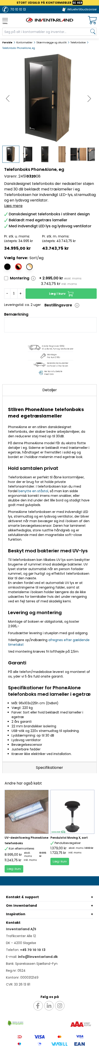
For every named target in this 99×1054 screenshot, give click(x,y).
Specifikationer (49, 767)
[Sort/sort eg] (7, 267)
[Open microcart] (92, 20)
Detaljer (49, 390)
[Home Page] (49, 20)
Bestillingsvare (58, 305)
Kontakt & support (22, 897)
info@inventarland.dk (38, 956)
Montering (19, 278)
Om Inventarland (21, 905)
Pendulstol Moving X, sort (69, 838)
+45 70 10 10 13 (32, 949)
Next (89, 98)
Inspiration (15, 914)
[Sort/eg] (18, 267)
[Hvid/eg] (29, 267)
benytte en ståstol (33, 491)
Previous (8, 98)
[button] (61, 293)
